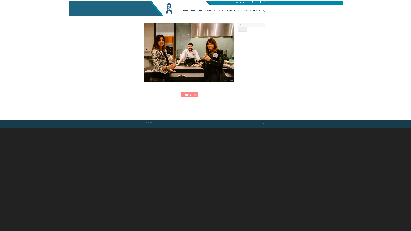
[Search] (264, 10)
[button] (242, 2)
